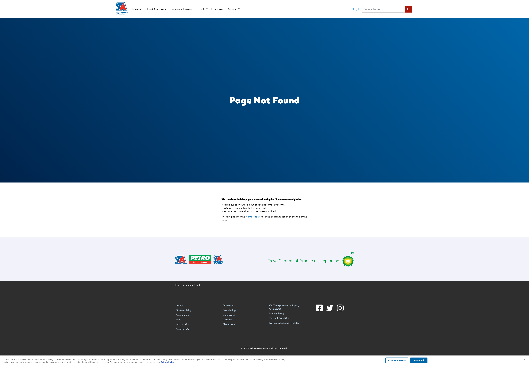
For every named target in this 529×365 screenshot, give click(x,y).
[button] (408, 9)
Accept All (419, 360)
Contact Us (182, 328)
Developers (229, 305)
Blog (178, 319)
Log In (356, 9)
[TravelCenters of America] (122, 8)
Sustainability (183, 310)
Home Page (252, 216)
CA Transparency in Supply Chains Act (284, 307)
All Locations (183, 324)
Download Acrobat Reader (284, 322)
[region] (264, 360)
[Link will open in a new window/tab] (311, 259)
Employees (229, 314)
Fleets (202, 9)
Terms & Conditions (279, 318)
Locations (137, 9)
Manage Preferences (396, 360)
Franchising (217, 9)
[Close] (525, 360)
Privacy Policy (276, 313)
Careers (232, 9)
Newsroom (229, 324)
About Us (181, 305)
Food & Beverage (157, 9)
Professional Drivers (181, 9)
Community (182, 314)
